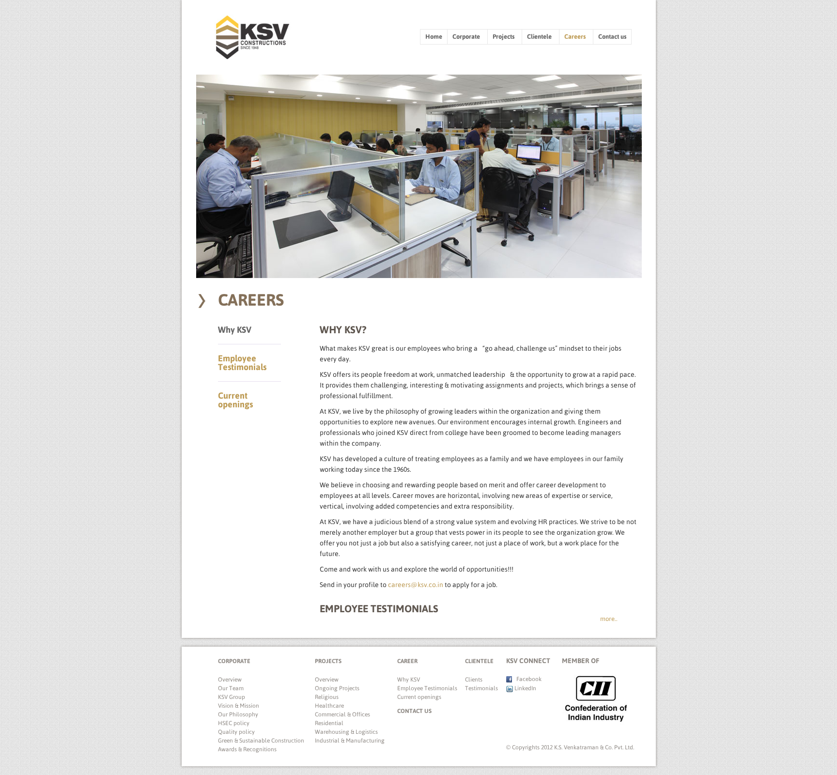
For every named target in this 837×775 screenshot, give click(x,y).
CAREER (407, 661)
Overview (230, 679)
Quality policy (236, 731)
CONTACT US (414, 711)
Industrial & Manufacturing (350, 740)
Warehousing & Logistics (346, 731)
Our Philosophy (238, 714)
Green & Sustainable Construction (261, 740)
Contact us (612, 36)
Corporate (466, 36)
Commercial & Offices (342, 714)
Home (433, 36)
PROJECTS (328, 661)
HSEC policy (233, 723)
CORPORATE (234, 661)
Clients (473, 679)
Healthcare (329, 705)
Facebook (527, 679)
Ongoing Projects (337, 688)
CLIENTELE (479, 661)
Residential (329, 723)
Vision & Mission (238, 705)
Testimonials (480, 688)
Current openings (235, 399)
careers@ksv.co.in (415, 585)
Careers (575, 36)
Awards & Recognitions (247, 749)
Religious (327, 697)
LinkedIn (524, 688)
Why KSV (234, 330)
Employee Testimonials (242, 362)
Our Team (231, 688)
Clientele (540, 36)
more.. (609, 618)
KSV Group (231, 697)
